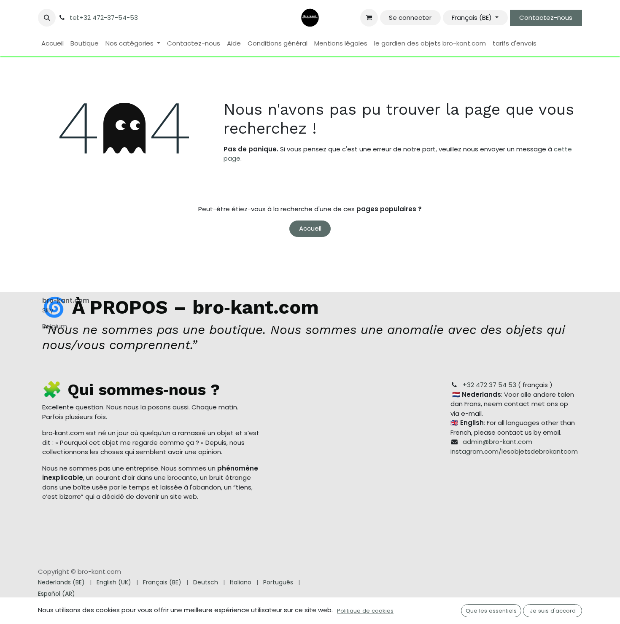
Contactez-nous (545, 17)
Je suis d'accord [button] (553, 611)
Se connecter (410, 17)
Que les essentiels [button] (491, 611)
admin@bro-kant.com (497, 441)
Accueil (310, 228)
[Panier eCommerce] (369, 18)
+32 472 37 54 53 (489, 384)
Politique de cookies (365, 611)
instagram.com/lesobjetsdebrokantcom (514, 451)
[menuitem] (52, 43)
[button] (47, 18)
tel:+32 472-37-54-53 (104, 17)
